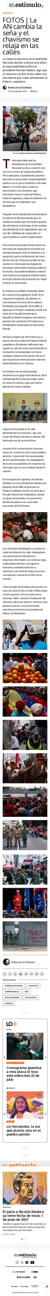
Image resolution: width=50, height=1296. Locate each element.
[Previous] (5, 1057)
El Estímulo (25, 5)
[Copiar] (37, 974)
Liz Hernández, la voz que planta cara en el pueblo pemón (24, 1130)
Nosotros (14, 1286)
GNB (26, 992)
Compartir (47, 1286)
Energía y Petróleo (15, 1063)
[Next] (45, 1057)
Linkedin (21, 974)
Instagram (17, 1262)
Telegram (26, 974)
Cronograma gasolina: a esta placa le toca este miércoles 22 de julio (24, 1073)
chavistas (33, 986)
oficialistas (31, 998)
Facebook (5, 974)
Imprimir (42, 974)
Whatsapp (15, 974)
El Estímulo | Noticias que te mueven (25, 1255)
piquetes (9, 1004)
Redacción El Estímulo (20, 87)
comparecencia (12, 992)
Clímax (35, 1272)
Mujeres (10, 1121)
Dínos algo (24, 1286)
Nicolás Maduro (12, 998)
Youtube (32, 1262)
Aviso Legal (34, 1292)
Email (31, 974)
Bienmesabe (23, 1277)
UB (35, 1277)
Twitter (10, 974)
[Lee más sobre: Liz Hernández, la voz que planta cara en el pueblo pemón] (25, 1104)
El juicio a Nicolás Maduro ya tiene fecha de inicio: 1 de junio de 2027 (23, 1215)
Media (35, 1286)
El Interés (18, 1272)
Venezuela (8, 13)
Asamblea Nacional (14, 986)
